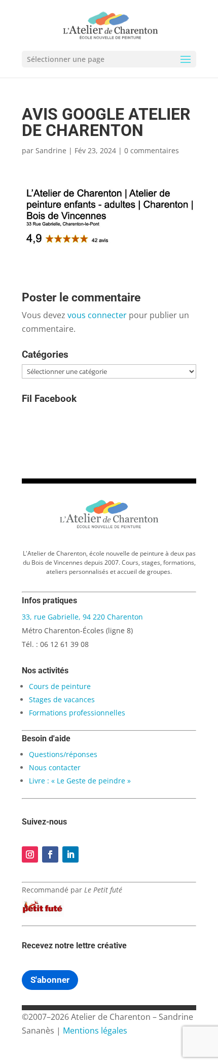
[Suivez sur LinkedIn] (70, 854)
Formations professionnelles (77, 712)
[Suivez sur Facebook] (50, 854)
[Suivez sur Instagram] (30, 854)
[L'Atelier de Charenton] (109, 526)
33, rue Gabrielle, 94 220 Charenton (82, 617)
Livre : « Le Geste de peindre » (80, 780)
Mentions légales (95, 1030)
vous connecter (97, 315)
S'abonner (49, 980)
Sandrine (50, 150)
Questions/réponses (63, 754)
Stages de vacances (62, 699)
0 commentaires (151, 150)
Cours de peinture (60, 686)
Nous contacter (55, 767)
